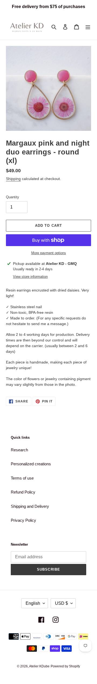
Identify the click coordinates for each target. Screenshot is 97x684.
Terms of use (22, 478)
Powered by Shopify (65, 666)
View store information (30, 277)
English (33, 603)
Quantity (12, 197)
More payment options (48, 253)
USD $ (61, 603)
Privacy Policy (23, 520)
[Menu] (87, 27)
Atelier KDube (39, 666)
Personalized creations (31, 464)
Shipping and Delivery (30, 506)
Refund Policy (23, 492)
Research (19, 450)
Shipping (13, 179)
